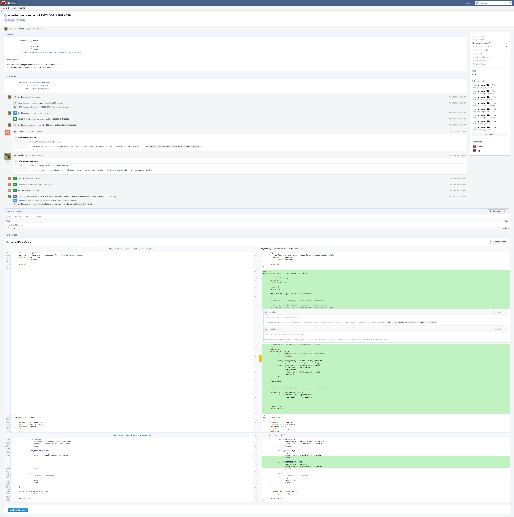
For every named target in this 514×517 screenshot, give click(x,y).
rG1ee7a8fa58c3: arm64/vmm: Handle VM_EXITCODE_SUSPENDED (56, 52)
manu (35, 49)
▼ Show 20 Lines (148, 249)
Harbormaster (24, 119)
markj (21, 29)
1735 (20, 141)
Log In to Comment (18, 510)
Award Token (480, 64)
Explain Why (111, 196)
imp (478, 150)
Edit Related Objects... (483, 50)
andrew (36, 46)
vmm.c (13, 228)
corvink (36, 41)
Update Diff (479, 39)
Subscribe (479, 53)
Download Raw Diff (482, 43)
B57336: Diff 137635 (61, 119)
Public (22, 20)
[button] (468, 3)
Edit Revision (480, 36)
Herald (21, 103)
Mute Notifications (482, 57)
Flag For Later (480, 60)
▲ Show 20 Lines (117, 435)
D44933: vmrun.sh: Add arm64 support (59, 125)
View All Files (490, 134)
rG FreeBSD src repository (40, 82)
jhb (34, 43)
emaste (480, 146)
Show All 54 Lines (131, 435)
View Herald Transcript (54, 103)
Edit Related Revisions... (484, 46)
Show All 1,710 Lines (132, 249)
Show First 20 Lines (116, 249)
